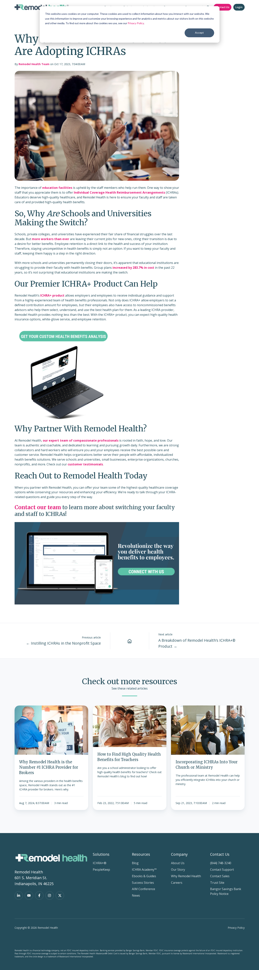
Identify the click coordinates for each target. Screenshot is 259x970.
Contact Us (222, 7)
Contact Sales (219, 876)
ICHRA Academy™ (144, 869)
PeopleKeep (101, 869)
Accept (199, 32)
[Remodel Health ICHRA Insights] (129, 641)
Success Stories (143, 882)
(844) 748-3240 (220, 863)
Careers (176, 882)
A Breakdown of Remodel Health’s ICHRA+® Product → (196, 643)
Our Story (178, 869)
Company (179, 854)
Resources (141, 854)
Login (239, 7)
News (136, 895)
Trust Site (217, 882)
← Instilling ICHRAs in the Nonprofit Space (63, 643)
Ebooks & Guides (144, 876)
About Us (177, 863)
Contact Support (222, 869)
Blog (135, 863)
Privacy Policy (136, 23)
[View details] (19, 895)
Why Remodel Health (186, 876)
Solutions (101, 854)
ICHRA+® (99, 863)
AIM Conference (143, 889)
